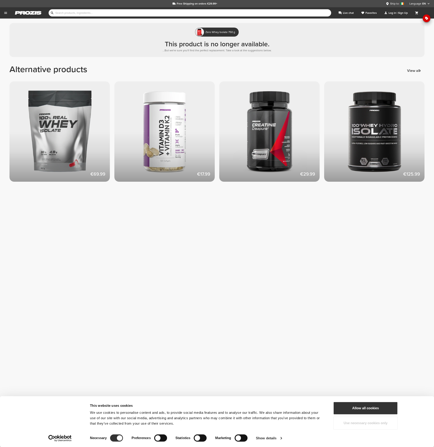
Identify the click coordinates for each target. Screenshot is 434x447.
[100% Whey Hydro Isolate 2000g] (376, 133)
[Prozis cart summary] (417, 13)
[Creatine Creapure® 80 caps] (271, 133)
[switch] (160, 438)
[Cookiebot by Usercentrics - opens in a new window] (60, 438)
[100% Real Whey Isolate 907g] (61, 133)
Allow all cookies (365, 408)
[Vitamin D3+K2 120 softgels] (166, 133)
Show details (266, 438)
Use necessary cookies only (365, 423)
